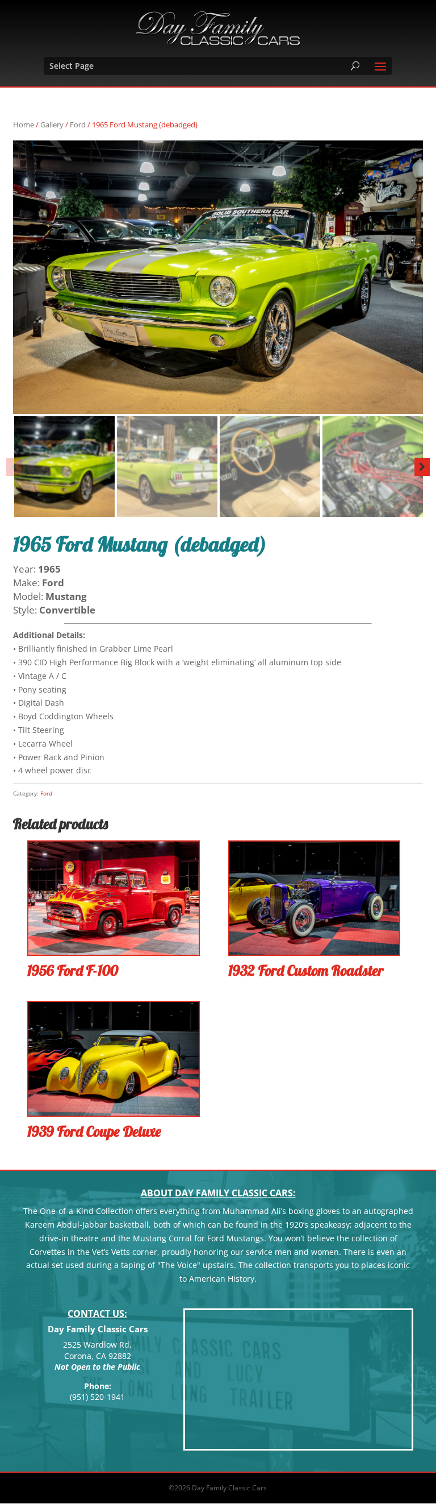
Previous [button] (14, 467)
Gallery (52, 124)
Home (23, 124)
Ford (78, 124)
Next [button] (422, 467)
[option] (218, 277)
